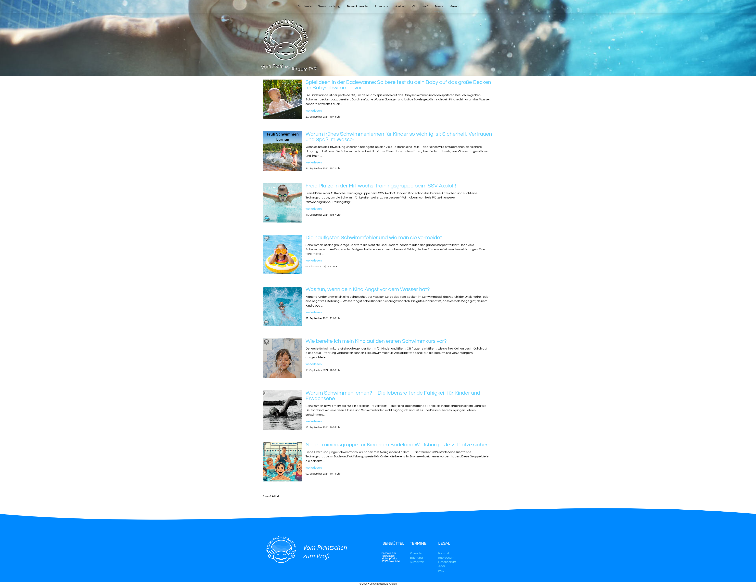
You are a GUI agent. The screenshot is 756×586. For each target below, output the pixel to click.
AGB (441, 566)
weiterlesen (314, 110)
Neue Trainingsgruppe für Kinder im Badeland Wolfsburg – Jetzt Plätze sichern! (399, 445)
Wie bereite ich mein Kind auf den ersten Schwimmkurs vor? (376, 341)
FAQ (441, 570)
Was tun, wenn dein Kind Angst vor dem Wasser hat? (368, 289)
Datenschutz (447, 562)
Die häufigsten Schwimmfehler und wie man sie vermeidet (374, 237)
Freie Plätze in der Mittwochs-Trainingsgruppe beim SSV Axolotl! (381, 186)
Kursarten (417, 562)
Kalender (416, 553)
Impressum (446, 557)
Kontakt (443, 553)
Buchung (416, 557)
